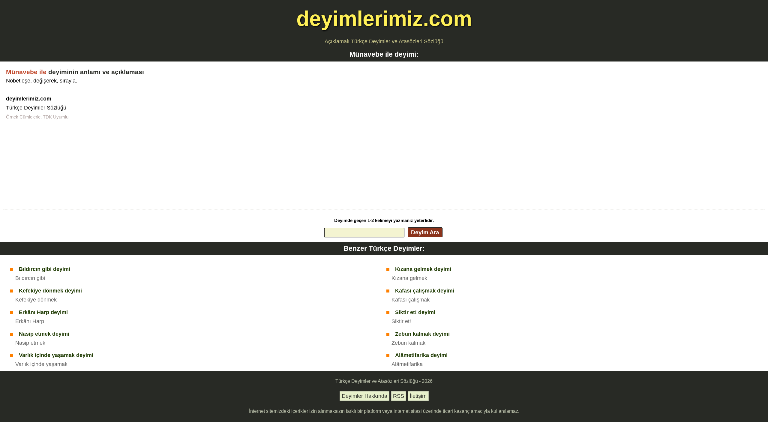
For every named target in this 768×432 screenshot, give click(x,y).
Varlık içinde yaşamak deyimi (56, 355)
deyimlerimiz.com (384, 18)
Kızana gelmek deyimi (423, 269)
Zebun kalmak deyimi (422, 334)
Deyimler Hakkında (364, 396)
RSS (398, 396)
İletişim (418, 396)
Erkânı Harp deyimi (43, 312)
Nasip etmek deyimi (44, 334)
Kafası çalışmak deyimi (424, 291)
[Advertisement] (384, 164)
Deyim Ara (425, 232)
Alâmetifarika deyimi (421, 355)
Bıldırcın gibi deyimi (44, 269)
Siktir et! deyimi (415, 312)
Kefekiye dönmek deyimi (50, 291)
